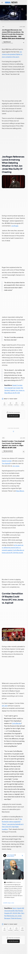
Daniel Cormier (7, 461)
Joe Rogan (14, 226)
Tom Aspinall (6, 463)
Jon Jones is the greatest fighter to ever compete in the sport (12, 54)
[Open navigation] (2, 2)
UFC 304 (4, 706)
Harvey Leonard (8, 451)
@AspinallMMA (10, 856)
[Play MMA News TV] (13, 12)
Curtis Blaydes (16, 723)
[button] (13, 181)
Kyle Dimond (7, 42)
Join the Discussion (13, 415)
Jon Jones (15, 466)
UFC (3, 26)
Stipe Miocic (20, 491)
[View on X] (22, 855)
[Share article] (23, 42)
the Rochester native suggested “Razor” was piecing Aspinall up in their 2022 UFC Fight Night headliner (12, 824)
